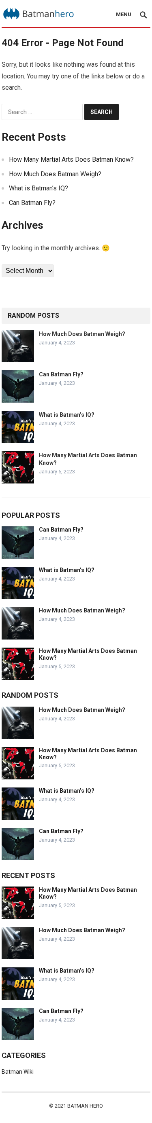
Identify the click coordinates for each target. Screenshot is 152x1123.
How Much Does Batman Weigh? (55, 174)
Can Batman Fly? (32, 203)
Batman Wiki (18, 1071)
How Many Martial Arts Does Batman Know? (71, 159)
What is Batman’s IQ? (38, 188)
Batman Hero (85, 1106)
